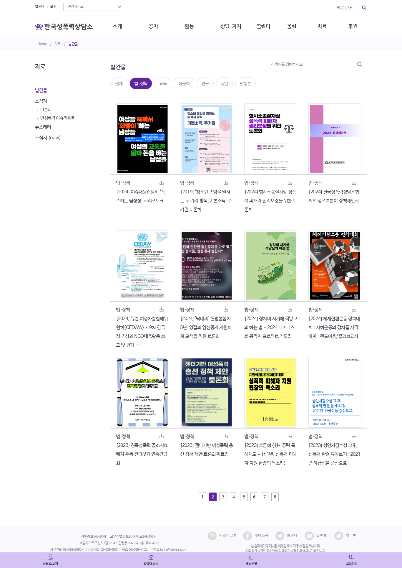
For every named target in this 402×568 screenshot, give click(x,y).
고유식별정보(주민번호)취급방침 (133, 537)
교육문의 (352, 564)
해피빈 (351, 536)
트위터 (292, 536)
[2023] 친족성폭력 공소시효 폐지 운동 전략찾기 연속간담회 (142, 454)
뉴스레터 (43, 127)
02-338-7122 (138, 549)
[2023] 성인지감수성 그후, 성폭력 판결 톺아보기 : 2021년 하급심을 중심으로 (334, 454)
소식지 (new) (48, 138)
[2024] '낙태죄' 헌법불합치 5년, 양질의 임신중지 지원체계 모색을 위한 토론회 (205, 327)
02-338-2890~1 (74, 549)
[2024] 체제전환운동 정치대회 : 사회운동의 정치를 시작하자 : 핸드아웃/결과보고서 (334, 327)
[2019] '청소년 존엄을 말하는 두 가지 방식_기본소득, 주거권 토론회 (206, 201)
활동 (189, 26)
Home (42, 44)
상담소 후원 (50, 564)
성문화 (184, 83)
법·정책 (140, 83)
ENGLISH (345, 8)
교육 (163, 83)
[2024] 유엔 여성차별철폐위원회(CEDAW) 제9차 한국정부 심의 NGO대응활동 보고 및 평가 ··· (142, 332)
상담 (224, 83)
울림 (53, 7)
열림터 (39, 7)
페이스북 (262, 536)
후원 (352, 26)
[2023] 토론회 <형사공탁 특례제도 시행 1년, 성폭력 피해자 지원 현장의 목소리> (270, 454)
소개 (117, 26)
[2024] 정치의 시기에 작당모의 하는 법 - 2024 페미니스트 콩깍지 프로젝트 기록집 (270, 327)
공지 (153, 26)
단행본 (245, 83)
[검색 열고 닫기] (364, 8)
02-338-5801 (110, 549)
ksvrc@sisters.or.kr (173, 549)
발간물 (73, 44)
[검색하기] (360, 64)
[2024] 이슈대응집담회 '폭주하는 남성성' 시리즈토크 (140, 196)
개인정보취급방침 (93, 537)
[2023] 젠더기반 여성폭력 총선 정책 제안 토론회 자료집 (206, 450)
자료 (58, 44)
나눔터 (46, 109)
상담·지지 (230, 26)
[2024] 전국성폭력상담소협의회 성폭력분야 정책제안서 (333, 196)
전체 (118, 83)
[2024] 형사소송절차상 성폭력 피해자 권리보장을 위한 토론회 (270, 201)
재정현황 (251, 564)
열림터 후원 (151, 564)
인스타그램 (228, 536)
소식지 (41, 101)
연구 (205, 83)
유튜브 (321, 536)
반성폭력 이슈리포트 (57, 118)
